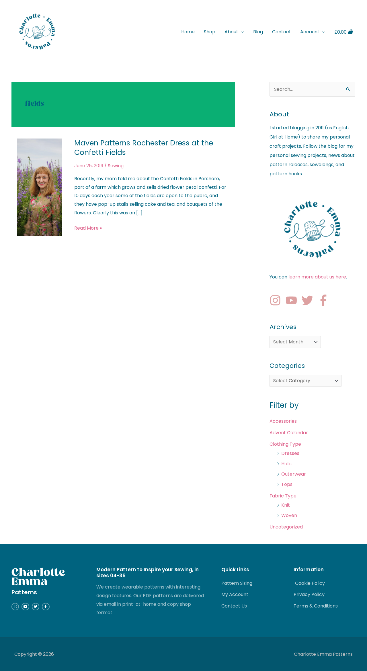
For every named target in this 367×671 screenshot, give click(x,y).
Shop (209, 31)
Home (188, 31)
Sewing (116, 165)
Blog (258, 31)
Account (309, 31)
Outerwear (293, 474)
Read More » (88, 227)
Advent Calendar (289, 432)
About (231, 31)
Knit (285, 505)
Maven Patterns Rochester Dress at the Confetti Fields (143, 147)
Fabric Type (283, 496)
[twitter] (309, 300)
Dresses (290, 453)
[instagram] (277, 300)
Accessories (283, 421)
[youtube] (293, 300)
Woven (289, 515)
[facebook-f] (325, 300)
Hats (286, 463)
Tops (286, 484)
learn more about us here (317, 277)
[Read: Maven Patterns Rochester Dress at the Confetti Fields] (39, 187)
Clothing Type (285, 444)
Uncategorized (286, 527)
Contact (281, 31)
